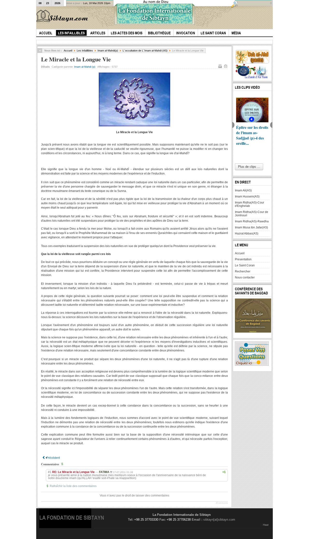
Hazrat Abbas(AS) (246, 233)
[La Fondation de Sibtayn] (63, 16)
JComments (222, 503)
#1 (49, 472)
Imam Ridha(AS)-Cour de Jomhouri (251, 213)
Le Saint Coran (245, 265)
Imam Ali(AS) (243, 190)
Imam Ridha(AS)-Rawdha (252, 221)
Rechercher (242, 271)
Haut (265, 524)
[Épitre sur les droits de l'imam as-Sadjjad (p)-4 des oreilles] (252, 110)
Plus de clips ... (249, 166)
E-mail (225, 66)
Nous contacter (245, 277)
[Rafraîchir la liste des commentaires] (62, 464)
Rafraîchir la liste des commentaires (73, 486)
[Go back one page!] (39, 50)
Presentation (243, 259)
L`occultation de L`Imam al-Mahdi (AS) (145, 50)
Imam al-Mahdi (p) (84, 66)
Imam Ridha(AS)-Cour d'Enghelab (249, 204)
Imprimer (220, 66)
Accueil (68, 50)
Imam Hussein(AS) (247, 196)
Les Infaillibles (85, 50)
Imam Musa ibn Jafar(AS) (251, 227)
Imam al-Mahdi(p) (108, 50)
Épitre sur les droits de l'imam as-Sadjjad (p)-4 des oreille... (252, 135)
